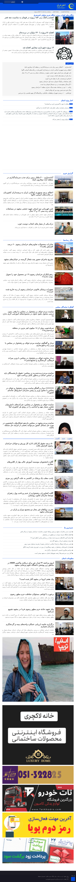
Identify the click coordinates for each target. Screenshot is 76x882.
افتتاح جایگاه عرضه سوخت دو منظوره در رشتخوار (57, 534)
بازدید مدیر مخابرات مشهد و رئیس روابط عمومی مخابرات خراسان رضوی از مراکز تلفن (46, 531)
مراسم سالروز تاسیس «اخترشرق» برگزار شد (58, 550)
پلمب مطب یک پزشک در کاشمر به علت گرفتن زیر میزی (29, 478)
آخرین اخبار (69, 63)
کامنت (57, 438)
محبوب (69, 438)
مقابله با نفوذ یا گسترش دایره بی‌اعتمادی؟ (58, 104)
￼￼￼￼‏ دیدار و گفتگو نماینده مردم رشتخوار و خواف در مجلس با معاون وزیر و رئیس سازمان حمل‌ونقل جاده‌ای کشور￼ (30, 390)
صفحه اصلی (56, 11)
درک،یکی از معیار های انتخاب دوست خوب (59, 76)
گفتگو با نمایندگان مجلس (64, 307)
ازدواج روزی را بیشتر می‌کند (62, 119)
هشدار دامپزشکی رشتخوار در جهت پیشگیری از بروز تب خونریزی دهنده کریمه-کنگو (47, 547)
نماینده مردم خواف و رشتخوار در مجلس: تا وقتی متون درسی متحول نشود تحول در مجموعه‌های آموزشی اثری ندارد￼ (28, 313)
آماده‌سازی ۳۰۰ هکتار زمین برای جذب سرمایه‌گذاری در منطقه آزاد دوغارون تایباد (48, 67)
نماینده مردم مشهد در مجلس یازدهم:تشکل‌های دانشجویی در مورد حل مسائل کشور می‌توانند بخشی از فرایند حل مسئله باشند (28, 425)
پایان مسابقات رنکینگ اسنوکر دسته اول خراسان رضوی (55, 81)
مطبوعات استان (68, 558)
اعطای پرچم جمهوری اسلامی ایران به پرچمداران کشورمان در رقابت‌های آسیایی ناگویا (46, 70)
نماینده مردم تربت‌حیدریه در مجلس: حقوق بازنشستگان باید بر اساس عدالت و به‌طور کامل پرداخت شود (29, 374)
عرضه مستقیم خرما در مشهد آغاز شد (61, 541)
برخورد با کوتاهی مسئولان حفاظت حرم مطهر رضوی (32, 594)
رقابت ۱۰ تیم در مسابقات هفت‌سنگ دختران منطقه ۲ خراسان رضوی (51, 87)
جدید (63, 438)
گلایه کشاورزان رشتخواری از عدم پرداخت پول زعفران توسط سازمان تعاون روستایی (30, 494)
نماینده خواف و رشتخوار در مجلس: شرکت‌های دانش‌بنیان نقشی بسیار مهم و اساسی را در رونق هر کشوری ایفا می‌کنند (29, 406)
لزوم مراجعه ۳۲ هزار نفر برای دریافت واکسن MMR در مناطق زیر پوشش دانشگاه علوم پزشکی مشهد (31, 564)
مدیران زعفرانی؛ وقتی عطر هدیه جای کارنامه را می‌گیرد (54, 108)
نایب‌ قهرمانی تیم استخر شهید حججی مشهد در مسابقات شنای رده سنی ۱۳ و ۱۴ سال (47, 73)
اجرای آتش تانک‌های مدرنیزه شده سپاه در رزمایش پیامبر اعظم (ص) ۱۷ (51, 538)
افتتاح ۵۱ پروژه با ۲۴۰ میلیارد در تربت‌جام (36, 32)
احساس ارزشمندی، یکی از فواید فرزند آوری (58, 78)
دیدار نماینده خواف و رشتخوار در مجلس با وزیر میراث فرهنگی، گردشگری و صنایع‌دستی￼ (31, 359)
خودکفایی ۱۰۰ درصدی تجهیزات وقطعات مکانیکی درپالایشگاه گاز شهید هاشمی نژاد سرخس (45, 93)
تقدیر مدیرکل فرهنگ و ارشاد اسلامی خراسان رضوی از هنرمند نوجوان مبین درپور (48, 544)
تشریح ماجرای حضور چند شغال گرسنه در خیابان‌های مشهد (28, 259)
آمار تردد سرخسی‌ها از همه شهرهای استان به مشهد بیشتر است (53, 553)
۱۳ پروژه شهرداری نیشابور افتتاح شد (38, 47)
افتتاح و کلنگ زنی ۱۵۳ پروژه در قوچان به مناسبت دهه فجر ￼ (29, 18)
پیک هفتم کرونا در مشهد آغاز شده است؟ (36, 579)
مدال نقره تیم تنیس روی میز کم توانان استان (58, 90)
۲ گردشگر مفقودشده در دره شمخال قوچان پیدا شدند (56, 84)
